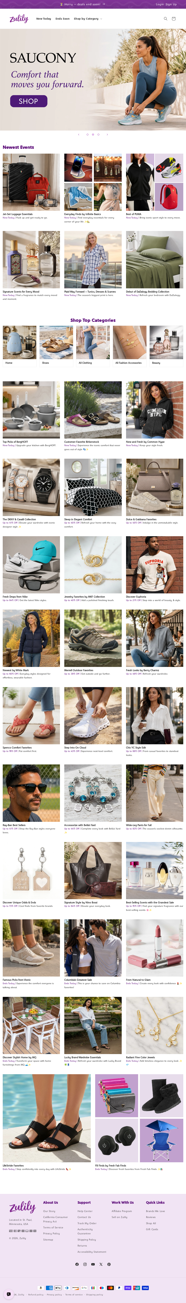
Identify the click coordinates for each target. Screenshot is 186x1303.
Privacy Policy (51, 1233)
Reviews (151, 1217)
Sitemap (48, 1239)
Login (160, 4)
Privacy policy (54, 1294)
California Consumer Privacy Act (55, 1219)
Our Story (49, 1211)
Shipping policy (94, 1294)
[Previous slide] (79, 135)
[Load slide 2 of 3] (93, 134)
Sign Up (171, 4)
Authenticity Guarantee (85, 1231)
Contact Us (84, 1217)
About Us (50, 1202)
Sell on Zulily (119, 1217)
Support (84, 1202)
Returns (82, 1245)
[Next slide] (107, 135)
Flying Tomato (93, 80)
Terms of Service (53, 1227)
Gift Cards (152, 1229)
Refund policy (35, 1294)
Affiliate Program (122, 1211)
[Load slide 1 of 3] (87, 134)
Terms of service (74, 1294)
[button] (88, 19)
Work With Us (123, 1202)
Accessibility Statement (92, 1251)
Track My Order (87, 1223)
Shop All (151, 1223)
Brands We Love (155, 1211)
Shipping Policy (87, 1239)
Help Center (85, 1211)
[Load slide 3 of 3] (98, 134)
